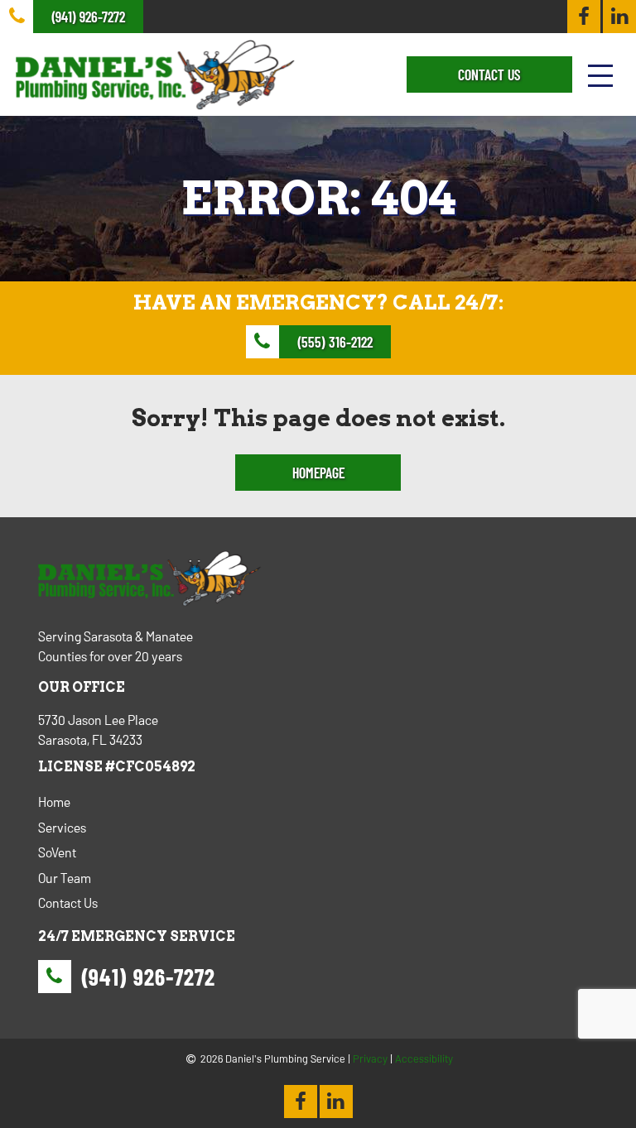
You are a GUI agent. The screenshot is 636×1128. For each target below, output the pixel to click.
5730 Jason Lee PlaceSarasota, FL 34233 (98, 729)
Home (54, 801)
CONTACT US (489, 74)
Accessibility (424, 1058)
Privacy (370, 1058)
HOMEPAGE (318, 472)
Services (62, 827)
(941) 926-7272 (148, 976)
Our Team (64, 878)
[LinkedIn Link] (619, 16)
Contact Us (68, 902)
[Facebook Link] (583, 16)
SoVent (57, 852)
